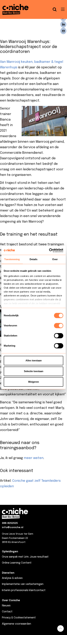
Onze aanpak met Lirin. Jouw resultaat (25, 556)
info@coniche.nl (12, 527)
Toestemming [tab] (12, 259)
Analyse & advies (12, 578)
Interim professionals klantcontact (24, 590)
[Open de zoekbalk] (55, 9)
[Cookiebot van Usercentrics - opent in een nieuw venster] (49, 250)
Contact (7, 611)
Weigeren (33, 381)
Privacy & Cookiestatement (19, 617)
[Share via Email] (63, 31)
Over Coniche (11, 600)
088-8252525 (10, 523)
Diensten (8, 573)
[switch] (58, 325)
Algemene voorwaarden (16, 623)
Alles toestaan (34, 360)
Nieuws (6, 605)
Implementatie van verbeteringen (22, 584)
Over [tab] (55, 259)
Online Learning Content (17, 562)
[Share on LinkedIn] (63, 24)
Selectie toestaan (33, 371)
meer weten (33, 458)
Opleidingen (10, 551)
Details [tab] (34, 259)
